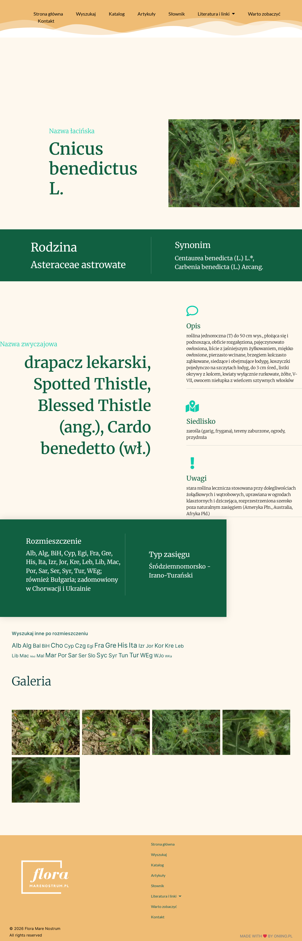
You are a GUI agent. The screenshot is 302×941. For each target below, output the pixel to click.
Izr (141, 645)
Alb (16, 645)
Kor (159, 645)
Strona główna (48, 14)
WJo (159, 656)
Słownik (176, 14)
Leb (179, 646)
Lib (15, 656)
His (122, 645)
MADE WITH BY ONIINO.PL (266, 936)
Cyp (69, 646)
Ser (82, 655)
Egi (90, 646)
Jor (149, 646)
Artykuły (146, 14)
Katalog (117, 14)
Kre (169, 645)
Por (62, 655)
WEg (146, 655)
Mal (40, 656)
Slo (91, 655)
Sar (72, 655)
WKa (168, 656)
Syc (101, 655)
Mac (24, 656)
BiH (46, 646)
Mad (32, 656)
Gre (110, 645)
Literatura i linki (214, 14)
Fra (99, 645)
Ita (133, 645)
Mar (51, 655)
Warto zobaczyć (264, 14)
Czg (80, 645)
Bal (37, 645)
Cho (57, 645)
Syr (113, 655)
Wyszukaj (86, 14)
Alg (27, 645)
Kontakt (46, 21)
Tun (123, 655)
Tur (134, 655)
